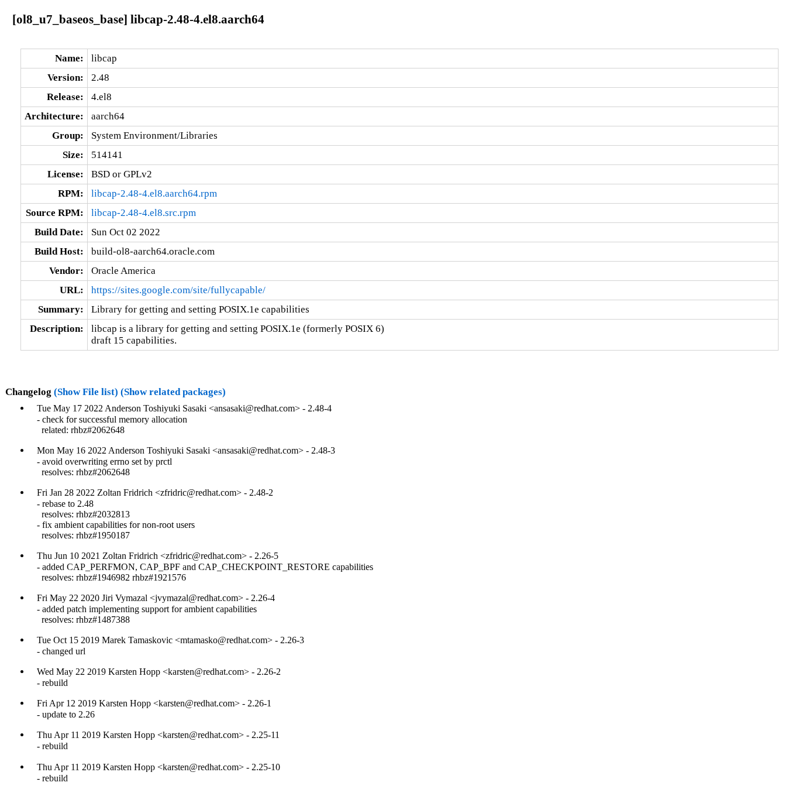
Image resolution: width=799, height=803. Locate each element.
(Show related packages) (173, 391)
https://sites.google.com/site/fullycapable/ (178, 290)
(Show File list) (86, 391)
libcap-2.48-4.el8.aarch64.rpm (154, 193)
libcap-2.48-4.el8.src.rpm (143, 212)
